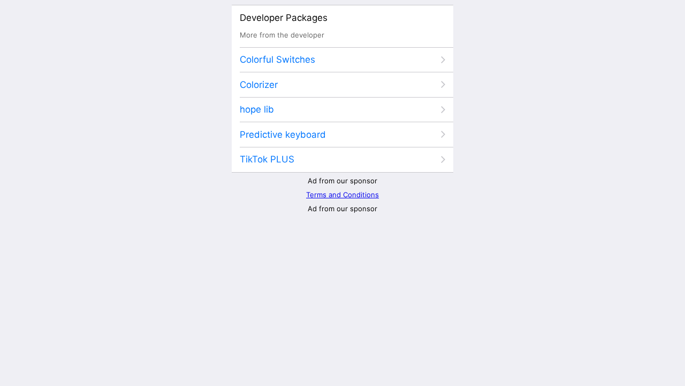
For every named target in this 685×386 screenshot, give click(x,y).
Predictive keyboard (283, 134)
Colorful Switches (277, 59)
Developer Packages (284, 17)
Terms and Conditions (342, 194)
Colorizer (259, 84)
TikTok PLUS (267, 159)
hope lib (257, 109)
